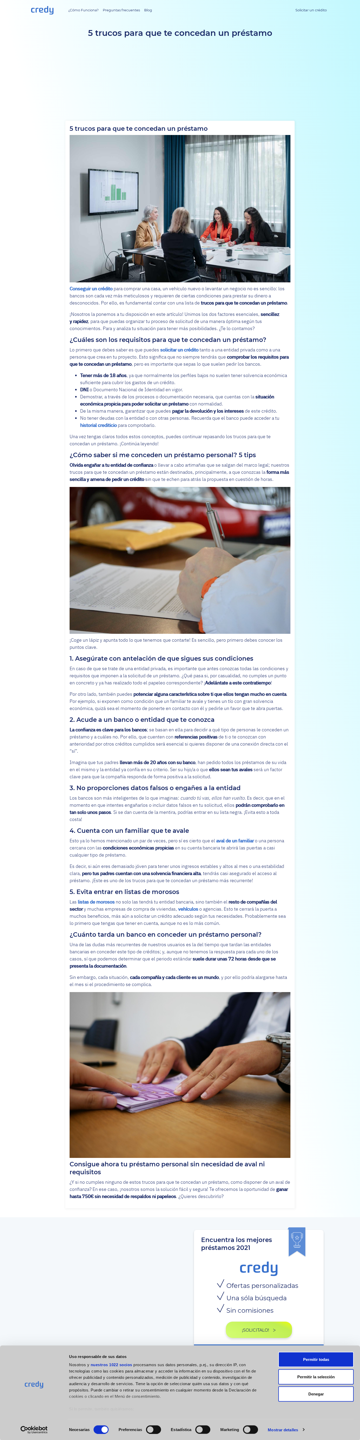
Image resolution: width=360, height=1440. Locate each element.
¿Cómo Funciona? (83, 10)
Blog (148, 10)
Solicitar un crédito (311, 10)
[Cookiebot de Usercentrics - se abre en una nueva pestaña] (34, 1430)
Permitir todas (316, 1359)
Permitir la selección (316, 1376)
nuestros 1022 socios (111, 1364)
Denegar (316, 1394)
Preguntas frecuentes (121, 10)
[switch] (153, 1429)
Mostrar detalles (283, 1429)
